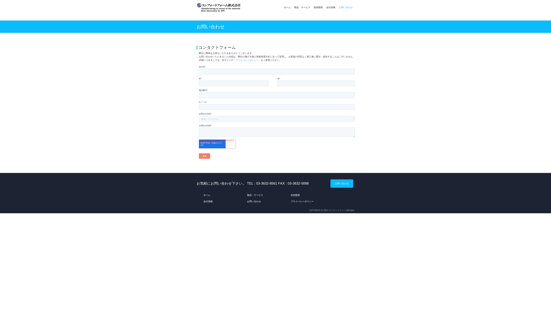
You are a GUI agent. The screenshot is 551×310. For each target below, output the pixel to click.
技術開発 (318, 7)
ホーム (287, 7)
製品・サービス (302, 7)
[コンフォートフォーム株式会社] (219, 7)
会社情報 (330, 7)
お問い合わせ (346, 7)
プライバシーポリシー (247, 60)
